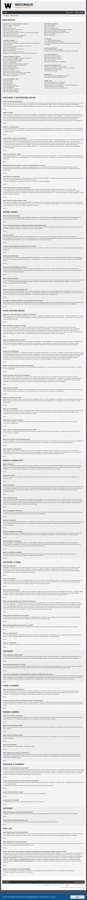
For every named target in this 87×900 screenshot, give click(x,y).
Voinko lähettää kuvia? (9, 84)
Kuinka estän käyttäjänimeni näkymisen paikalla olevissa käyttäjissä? (21, 43)
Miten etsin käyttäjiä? (49, 60)
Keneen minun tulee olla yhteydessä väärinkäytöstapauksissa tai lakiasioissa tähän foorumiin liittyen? (61, 85)
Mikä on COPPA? (7, 26)
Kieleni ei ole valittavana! (9, 47)
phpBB (78, 259)
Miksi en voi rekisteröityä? (9, 28)
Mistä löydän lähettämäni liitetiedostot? (54, 77)
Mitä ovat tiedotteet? (8, 87)
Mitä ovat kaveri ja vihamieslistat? (53, 49)
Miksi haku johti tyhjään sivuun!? (53, 59)
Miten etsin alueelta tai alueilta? (52, 56)
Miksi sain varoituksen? (9, 69)
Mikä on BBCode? (7, 80)
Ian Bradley (47, 884)
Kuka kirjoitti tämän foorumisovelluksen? (55, 82)
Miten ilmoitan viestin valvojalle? (11, 71)
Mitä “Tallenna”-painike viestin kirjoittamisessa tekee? (17, 72)
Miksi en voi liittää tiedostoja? (11, 68)
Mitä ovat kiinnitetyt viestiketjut (11, 89)
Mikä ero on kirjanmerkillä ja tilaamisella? (55, 66)
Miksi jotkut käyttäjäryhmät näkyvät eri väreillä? (56, 32)
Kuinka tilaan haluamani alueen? (53, 69)
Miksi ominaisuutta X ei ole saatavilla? (54, 83)
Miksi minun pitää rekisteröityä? (11, 25)
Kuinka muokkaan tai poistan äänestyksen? (14, 65)
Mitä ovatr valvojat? (49, 26)
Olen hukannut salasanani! (10, 34)
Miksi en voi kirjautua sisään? (11, 31)
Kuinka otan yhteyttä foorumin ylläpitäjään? (56, 88)
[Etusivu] (8, 6)
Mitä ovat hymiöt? (8, 83)
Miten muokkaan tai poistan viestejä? (13, 59)
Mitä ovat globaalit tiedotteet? (11, 86)
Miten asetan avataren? (9, 50)
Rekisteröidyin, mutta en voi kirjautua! (13, 29)
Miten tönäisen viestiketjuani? (10, 75)
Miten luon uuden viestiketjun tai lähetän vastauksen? (17, 58)
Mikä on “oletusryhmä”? (50, 34)
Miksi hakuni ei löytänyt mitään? (52, 57)
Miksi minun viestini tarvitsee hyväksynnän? (14, 74)
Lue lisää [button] (52, 897)
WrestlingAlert (24, 4)
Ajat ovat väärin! (7, 44)
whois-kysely (40, 855)
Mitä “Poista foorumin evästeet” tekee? (13, 37)
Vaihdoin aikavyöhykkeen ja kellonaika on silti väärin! (17, 46)
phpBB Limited (66, 834)
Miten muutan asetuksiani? (10, 41)
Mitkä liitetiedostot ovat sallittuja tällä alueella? (56, 75)
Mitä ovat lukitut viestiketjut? (10, 90)
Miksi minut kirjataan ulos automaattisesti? (14, 35)
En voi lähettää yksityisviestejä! (52, 40)
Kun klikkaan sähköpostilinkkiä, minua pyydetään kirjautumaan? (20, 53)
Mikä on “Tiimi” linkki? (49, 35)
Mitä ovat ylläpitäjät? (49, 25)
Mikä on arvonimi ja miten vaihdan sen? (14, 51)
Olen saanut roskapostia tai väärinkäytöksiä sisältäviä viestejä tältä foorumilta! (62, 44)
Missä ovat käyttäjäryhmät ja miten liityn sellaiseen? (58, 29)
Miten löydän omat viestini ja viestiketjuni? (55, 61)
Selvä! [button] (77, 897)
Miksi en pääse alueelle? (9, 67)
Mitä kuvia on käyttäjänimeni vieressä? (13, 49)
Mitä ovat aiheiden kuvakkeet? (11, 92)
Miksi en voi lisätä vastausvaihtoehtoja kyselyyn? (16, 64)
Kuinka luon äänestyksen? (10, 62)
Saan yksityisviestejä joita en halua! (53, 41)
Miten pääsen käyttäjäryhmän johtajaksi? (55, 31)
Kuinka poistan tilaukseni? (51, 71)
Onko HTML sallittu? (8, 82)
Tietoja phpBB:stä (59, 835)
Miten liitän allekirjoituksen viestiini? (12, 61)
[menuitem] (5, 12)
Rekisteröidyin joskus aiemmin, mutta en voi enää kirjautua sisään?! (21, 32)
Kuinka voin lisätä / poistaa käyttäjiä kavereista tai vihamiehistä (61, 51)
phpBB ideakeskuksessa (70, 843)
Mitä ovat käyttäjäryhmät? (51, 28)
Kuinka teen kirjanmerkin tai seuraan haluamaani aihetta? (59, 68)
